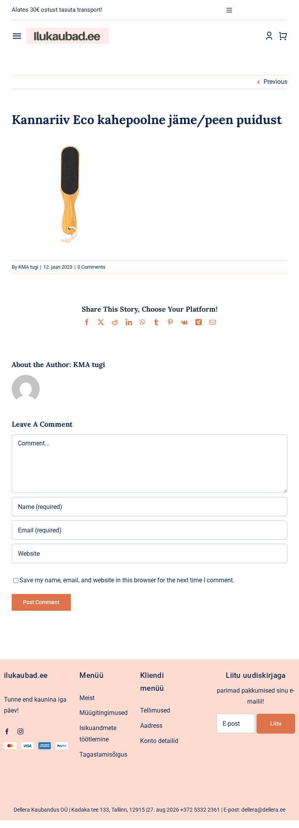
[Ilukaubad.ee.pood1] (67, 30)
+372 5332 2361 (200, 810)
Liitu (275, 723)
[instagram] (20, 731)
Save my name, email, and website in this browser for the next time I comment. (126, 580)
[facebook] (7, 731)
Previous (275, 81)
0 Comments (91, 267)
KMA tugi (28, 267)
